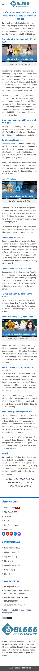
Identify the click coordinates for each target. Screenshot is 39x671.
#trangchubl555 (25, 610)
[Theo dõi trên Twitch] (19, 534)
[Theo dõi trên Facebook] (3, 534)
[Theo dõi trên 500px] (15, 534)
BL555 (4, 641)
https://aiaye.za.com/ (19, 597)
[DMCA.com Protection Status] (7, 618)
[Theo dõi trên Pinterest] (7, 534)
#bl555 (4, 610)
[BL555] (19, 4)
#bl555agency (7, 613)
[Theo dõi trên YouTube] (11, 534)
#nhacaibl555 (12, 610)
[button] (3, 3)
